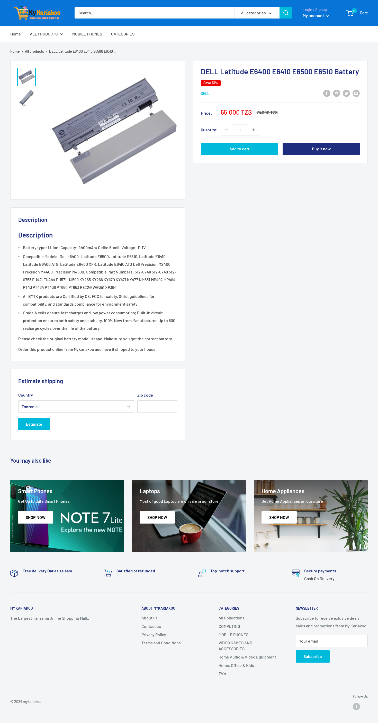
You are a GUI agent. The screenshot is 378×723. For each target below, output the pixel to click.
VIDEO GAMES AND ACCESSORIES (235, 645)
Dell (205, 93)
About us (149, 617)
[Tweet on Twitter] (346, 93)
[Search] (286, 13)
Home (15, 33)
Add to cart (239, 148)
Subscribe (312, 656)
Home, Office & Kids (236, 665)
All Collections (232, 617)
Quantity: (209, 129)
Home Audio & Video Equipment (247, 656)
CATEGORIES (122, 33)
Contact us (151, 626)
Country (25, 394)
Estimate (34, 424)
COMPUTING (229, 626)
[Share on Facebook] (326, 93)
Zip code (145, 394)
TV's (222, 673)
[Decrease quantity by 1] (226, 129)
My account (314, 15)
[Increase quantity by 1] (253, 129)
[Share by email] (356, 93)
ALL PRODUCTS (44, 33)
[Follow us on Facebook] (356, 706)
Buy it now (321, 148)
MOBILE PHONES (87, 33)
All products (34, 51)
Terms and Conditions (161, 642)
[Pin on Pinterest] (336, 93)
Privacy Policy (153, 634)
